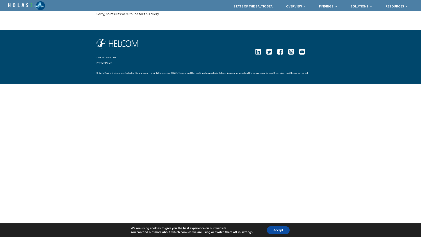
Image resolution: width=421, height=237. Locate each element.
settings (247, 232)
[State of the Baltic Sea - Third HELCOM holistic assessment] (26, 5)
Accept (278, 230)
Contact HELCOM (106, 57)
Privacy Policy (104, 63)
